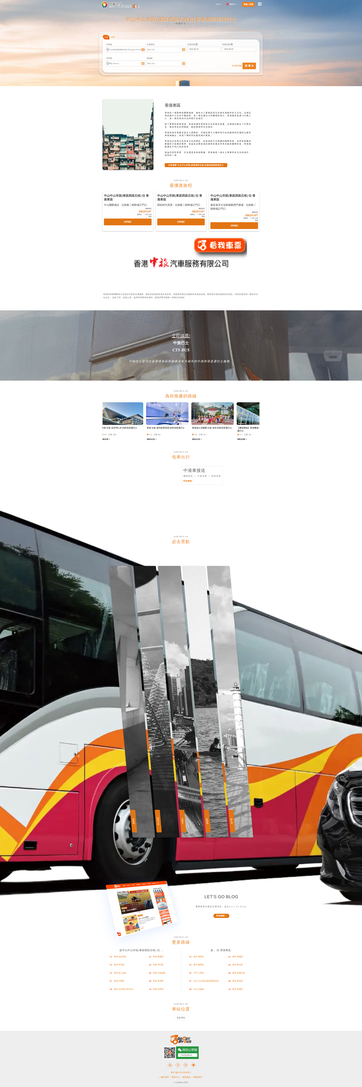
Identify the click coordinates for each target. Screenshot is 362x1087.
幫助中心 (176, 1077)
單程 (113, 37)
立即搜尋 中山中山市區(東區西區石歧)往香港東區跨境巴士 (196, 165)
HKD (218, 4)
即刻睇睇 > (188, 481)
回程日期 (226, 44)
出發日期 (191, 44)
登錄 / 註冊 (248, 4)
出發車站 (151, 44)
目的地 (109, 58)
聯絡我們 (197, 1077)
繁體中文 (232, 4)
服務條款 (186, 1077)
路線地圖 (238, 66)
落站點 (150, 58)
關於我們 (165, 1077)
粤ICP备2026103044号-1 (181, 1072)
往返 (106, 37)
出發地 (109, 44)
